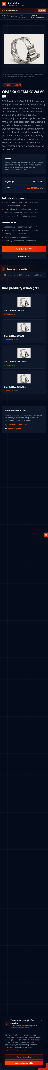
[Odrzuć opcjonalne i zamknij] (41, 1020)
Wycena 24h (24, 256)
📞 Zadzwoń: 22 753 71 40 (16, 424)
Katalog (14, 16)
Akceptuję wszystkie (24, 1063)
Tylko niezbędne (24, 1057)
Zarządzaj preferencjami (16, 1051)
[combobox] (26, 275)
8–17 (43, 11)
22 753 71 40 (25, 249)
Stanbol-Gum (5, 16)
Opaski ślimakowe (22, 16)
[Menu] (43, 4)
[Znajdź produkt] (46, 535)
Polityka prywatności (22, 1028)
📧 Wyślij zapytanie (13, 428)
